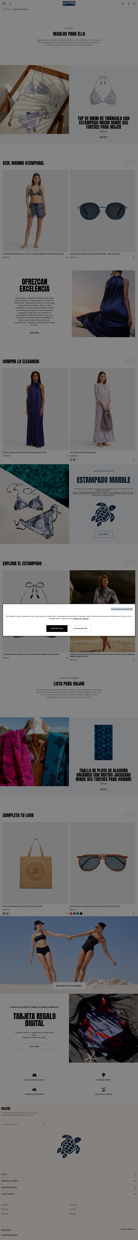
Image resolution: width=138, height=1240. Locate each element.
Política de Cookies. (81, 619)
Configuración (80, 628)
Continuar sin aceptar (121, 609)
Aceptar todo (57, 628)
